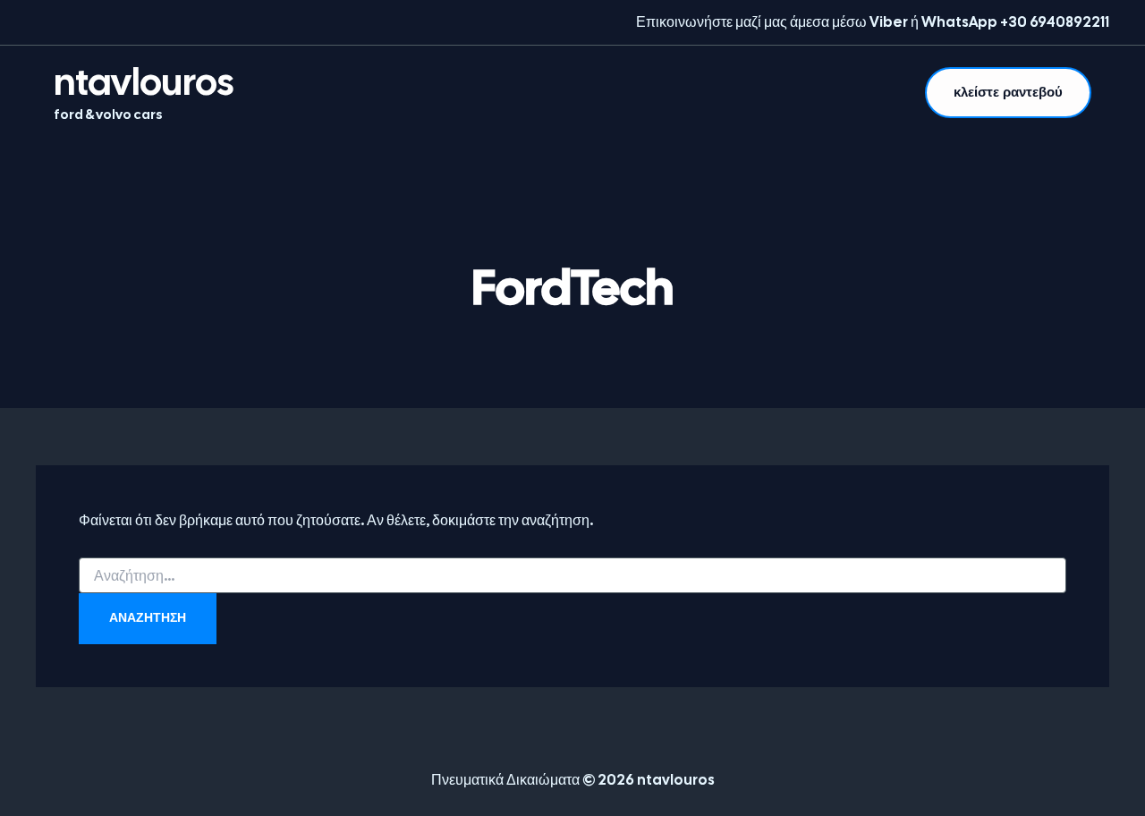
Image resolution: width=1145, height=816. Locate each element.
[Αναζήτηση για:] (572, 576)
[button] (1008, 92)
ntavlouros (143, 81)
